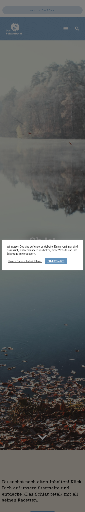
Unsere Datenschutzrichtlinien (25, 261)
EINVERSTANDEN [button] (55, 261)
